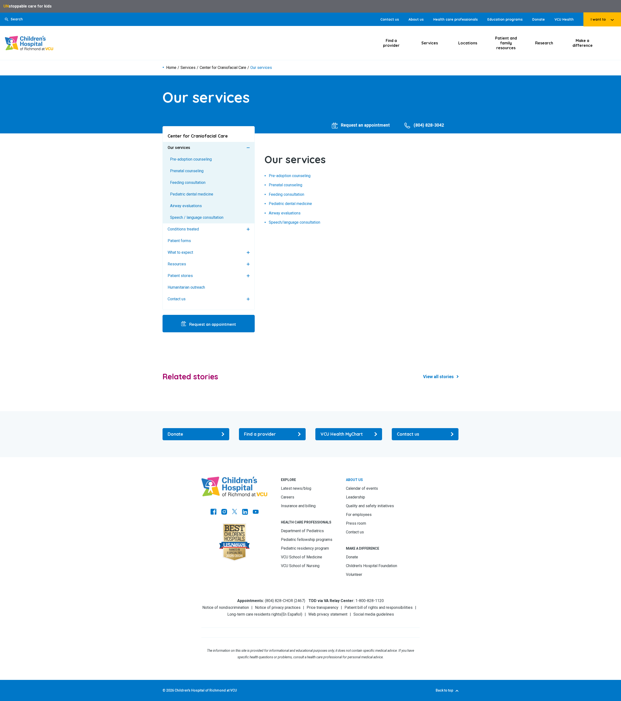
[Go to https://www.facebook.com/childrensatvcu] (213, 512)
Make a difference (582, 43)
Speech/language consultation (294, 222)
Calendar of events (362, 488)
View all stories (438, 376)
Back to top (444, 690)
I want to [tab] (598, 19)
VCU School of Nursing (300, 565)
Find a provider (391, 43)
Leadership (355, 497)
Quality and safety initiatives (370, 506)
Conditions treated (183, 229)
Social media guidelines (373, 614)
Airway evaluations (186, 206)
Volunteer (354, 574)
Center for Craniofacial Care (223, 68)
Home (171, 68)
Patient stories (180, 275)
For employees (359, 514)
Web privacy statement (327, 614)
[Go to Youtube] (256, 512)
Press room (356, 523)
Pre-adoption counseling (191, 159)
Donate (538, 19)
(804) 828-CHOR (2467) (285, 600)
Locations (467, 43)
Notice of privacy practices (278, 607)
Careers (287, 497)
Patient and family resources (506, 43)
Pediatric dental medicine (191, 194)
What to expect (180, 252)
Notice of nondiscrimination (225, 607)
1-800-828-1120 (369, 600)
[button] (14, 19)
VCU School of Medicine (301, 557)
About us (416, 19)
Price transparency (322, 607)
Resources (177, 264)
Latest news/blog (296, 488)
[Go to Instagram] (224, 512)
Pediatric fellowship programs (306, 539)
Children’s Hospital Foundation (371, 565)
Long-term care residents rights (254, 614)
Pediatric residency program (305, 548)
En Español (291, 614)
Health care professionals (455, 19)
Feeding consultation (187, 182)
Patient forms (179, 240)
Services (429, 43)
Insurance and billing (298, 506)
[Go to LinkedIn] (245, 512)
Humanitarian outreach (186, 287)
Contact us (389, 19)
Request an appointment (212, 324)
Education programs (505, 19)
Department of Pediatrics (302, 531)
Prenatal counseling (187, 171)
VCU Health (564, 19)
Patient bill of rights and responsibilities (378, 607)
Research (544, 43)
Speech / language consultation (196, 217)
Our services (179, 147)
